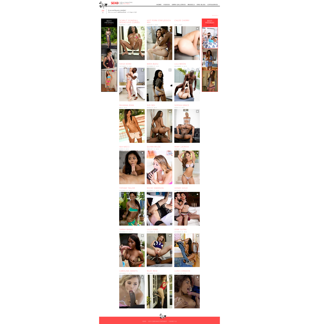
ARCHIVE (214, 15)
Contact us (173, 321)
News (144, 321)
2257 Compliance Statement (157, 321)
